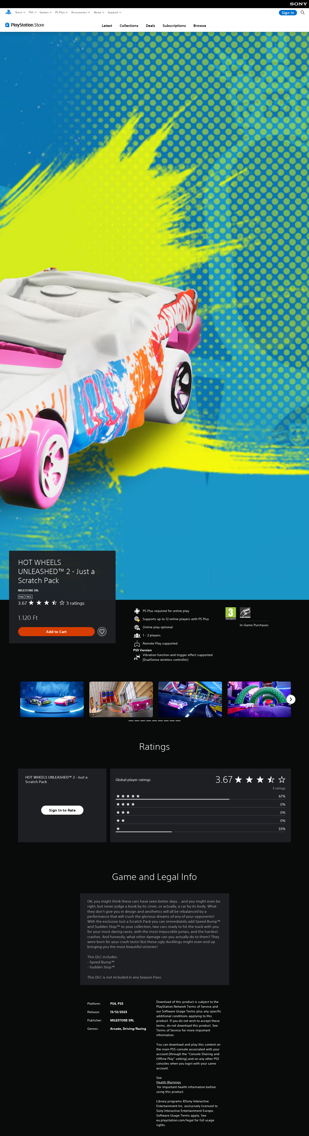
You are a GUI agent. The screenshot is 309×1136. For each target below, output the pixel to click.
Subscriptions (174, 25)
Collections (129, 25)
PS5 (31, 12)
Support (113, 12)
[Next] (290, 699)
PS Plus (60, 12)
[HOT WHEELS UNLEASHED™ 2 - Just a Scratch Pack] (52, 699)
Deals (150, 25)
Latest (107, 25)
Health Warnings (168, 1082)
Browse (199, 25)
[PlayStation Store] (26, 24)
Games (44, 12)
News (97, 12)
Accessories (79, 12)
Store (18, 12)
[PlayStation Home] (8, 12)
